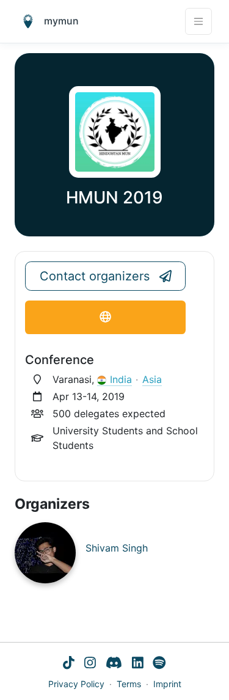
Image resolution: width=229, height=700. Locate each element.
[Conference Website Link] (105, 317)
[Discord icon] (114, 663)
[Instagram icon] (90, 663)
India (121, 379)
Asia (152, 379)
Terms (129, 684)
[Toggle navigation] (198, 21)
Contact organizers (95, 276)
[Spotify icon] (159, 663)
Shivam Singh (116, 548)
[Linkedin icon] (138, 663)
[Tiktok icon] (69, 663)
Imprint (167, 684)
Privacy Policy (76, 684)
